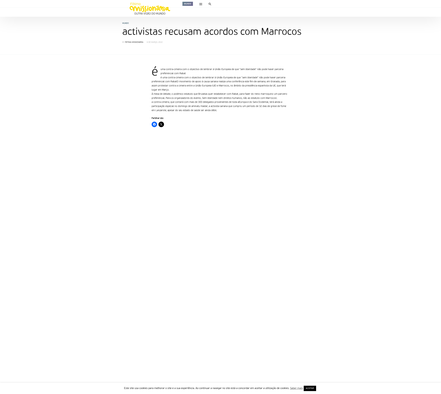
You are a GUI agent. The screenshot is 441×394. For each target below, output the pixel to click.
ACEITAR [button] (310, 388)
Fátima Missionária (134, 42)
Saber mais (296, 388)
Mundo (187, 4)
